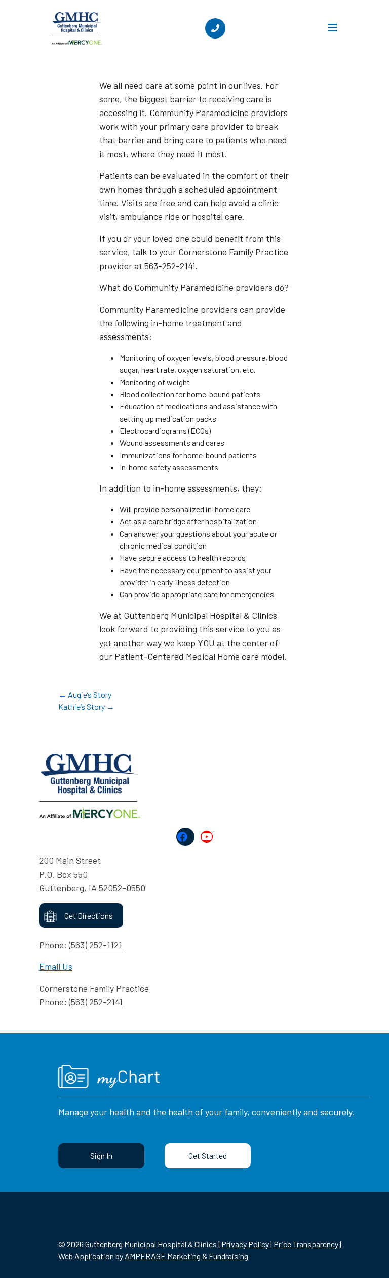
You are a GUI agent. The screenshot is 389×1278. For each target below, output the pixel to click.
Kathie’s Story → (86, 706)
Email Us (55, 966)
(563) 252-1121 (95, 944)
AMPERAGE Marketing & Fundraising (186, 1256)
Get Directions (88, 915)
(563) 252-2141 (96, 1001)
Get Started (207, 1155)
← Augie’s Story (84, 694)
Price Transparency (307, 1244)
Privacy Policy (245, 1244)
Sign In (101, 1155)
